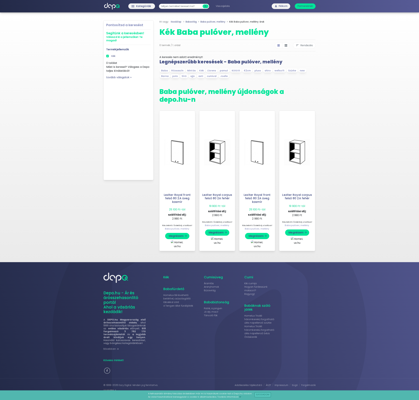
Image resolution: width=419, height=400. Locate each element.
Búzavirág (210, 290)
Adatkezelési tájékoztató (248, 385)
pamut (224, 70)
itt (240, 396)
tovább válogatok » (118, 77)
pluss (258, 70)
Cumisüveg (213, 277)
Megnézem (178, 236)
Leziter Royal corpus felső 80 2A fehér (217, 196)
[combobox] (181, 6)
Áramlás (209, 283)
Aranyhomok (211, 286)
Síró (184, 76)
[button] (107, 371)
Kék (113, 56)
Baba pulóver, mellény (177, 228)
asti (200, 76)
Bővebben (111, 349)
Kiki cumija (250, 283)
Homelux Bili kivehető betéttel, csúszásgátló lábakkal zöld (177, 299)
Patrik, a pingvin (213, 308)
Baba (164, 70)
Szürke (292, 70)
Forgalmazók (308, 385)
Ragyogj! (249, 294)
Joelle (224, 76)
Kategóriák (134, 6)
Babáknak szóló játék (257, 307)
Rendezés (304, 45)
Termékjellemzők (117, 49)
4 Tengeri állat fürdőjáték (178, 305)
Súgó (295, 385)
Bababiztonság (216, 302)
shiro (268, 70)
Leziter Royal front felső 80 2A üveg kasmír (177, 198)
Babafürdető (173, 289)
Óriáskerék (250, 337)
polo (175, 76)
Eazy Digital (125, 385)
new (302, 70)
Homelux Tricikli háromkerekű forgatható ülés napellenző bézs (259, 330)
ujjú (192, 76)
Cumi (248, 277)
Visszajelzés (223, 6)
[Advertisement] (128, 128)
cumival (212, 76)
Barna (165, 76)
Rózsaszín (177, 70)
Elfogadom (262, 394)
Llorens (211, 70)
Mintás (191, 70)
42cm (247, 70)
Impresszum (281, 385)
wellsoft (279, 70)
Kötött (236, 70)
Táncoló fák (211, 315)
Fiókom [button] (280, 6)
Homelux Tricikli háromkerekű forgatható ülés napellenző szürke (259, 319)
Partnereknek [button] (305, 6)
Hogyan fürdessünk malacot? (255, 288)
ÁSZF (268, 385)
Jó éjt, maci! (211, 311)
